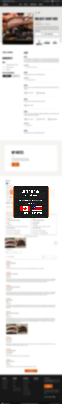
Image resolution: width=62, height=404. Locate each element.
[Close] (46, 188)
